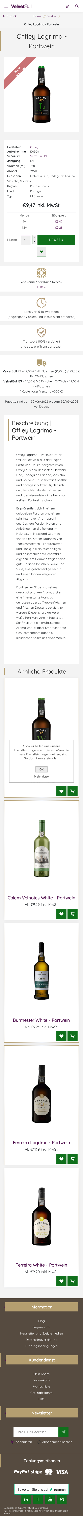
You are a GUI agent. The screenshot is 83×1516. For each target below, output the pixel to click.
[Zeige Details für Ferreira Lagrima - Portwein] (41, 1094)
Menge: (12, 240)
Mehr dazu (41, 776)
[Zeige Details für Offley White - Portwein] (41, 726)
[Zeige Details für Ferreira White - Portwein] (41, 1216)
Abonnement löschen (57, 1442)
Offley (34, 147)
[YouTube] (50, 1499)
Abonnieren (24, 1442)
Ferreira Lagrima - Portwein (41, 1142)
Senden (63, 1432)
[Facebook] (38, 1499)
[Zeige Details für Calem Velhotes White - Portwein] (41, 849)
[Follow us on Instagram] (62, 1499)
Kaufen (56, 240)
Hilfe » (41, 287)
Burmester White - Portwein (41, 1020)
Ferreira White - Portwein (41, 1265)
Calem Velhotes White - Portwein (41, 898)
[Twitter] (26, 1499)
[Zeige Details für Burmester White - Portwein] (41, 971)
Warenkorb (69, 4)
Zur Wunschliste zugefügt (41, 252)
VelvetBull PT (39, 156)
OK (41, 769)
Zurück (11, 16)
